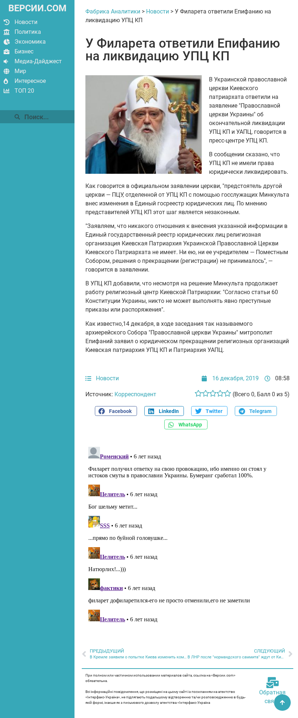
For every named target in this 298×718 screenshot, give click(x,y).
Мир (20, 71)
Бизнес (24, 51)
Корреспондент (135, 394)
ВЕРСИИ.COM (37, 8)
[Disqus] (187, 535)
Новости (26, 22)
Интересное (30, 80)
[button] (116, 411)
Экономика (30, 41)
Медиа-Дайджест (38, 61)
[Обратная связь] (272, 682)
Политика (28, 31)
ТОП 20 (24, 90)
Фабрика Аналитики (112, 11)
